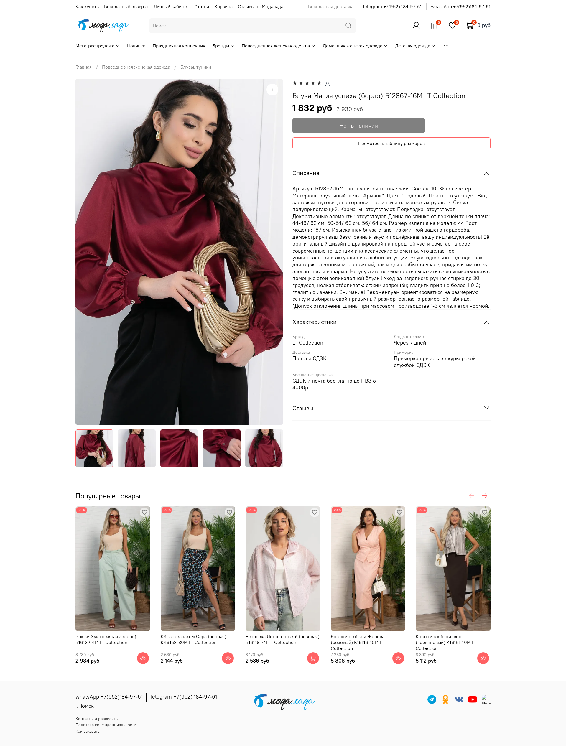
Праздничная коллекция (179, 46)
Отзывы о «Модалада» (262, 6)
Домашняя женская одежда (352, 46)
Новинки (136, 46)
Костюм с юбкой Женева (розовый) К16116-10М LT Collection (357, 642)
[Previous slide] (85, 252)
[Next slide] (273, 252)
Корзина (223, 6)
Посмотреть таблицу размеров (391, 143)
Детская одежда (412, 46)
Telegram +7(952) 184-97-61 (392, 6)
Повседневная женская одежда (276, 46)
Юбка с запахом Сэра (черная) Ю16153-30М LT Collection (193, 639)
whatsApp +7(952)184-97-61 (461, 6)
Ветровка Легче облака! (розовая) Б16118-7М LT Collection (283, 639)
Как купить (87, 6)
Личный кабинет (171, 6)
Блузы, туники (195, 67)
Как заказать (87, 731)
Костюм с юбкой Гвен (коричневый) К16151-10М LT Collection (446, 642)
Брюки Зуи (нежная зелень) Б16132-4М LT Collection (105, 639)
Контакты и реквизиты (97, 718)
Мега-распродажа (94, 46)
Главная (83, 67)
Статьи (201, 6)
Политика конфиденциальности (105, 724)
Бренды (220, 46)
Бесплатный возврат (126, 6)
